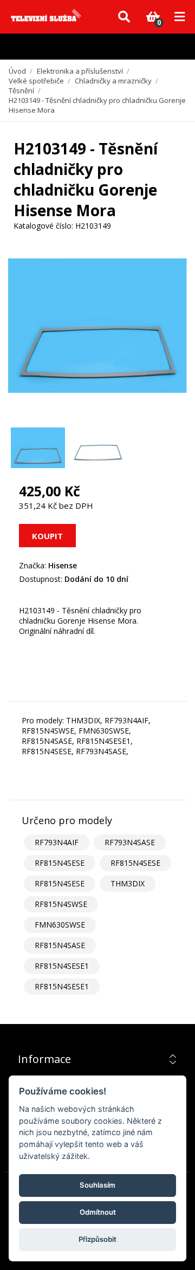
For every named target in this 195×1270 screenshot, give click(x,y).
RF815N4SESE (59, 863)
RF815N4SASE (60, 945)
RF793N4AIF (57, 842)
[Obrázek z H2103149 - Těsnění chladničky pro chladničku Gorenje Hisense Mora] (38, 447)
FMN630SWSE (60, 924)
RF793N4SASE (130, 842)
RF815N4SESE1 (62, 966)
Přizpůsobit (97, 1239)
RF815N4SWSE (61, 904)
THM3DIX (127, 883)
